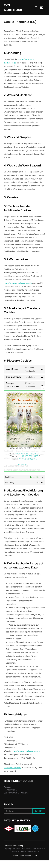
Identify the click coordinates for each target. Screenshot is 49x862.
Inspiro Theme (18, 855)
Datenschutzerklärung (13, 845)
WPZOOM (32, 855)
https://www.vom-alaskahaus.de (18, 283)
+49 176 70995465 (29, 456)
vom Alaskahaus (13, 7)
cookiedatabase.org (12, 767)
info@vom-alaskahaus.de (27, 453)
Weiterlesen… (24, 464)
